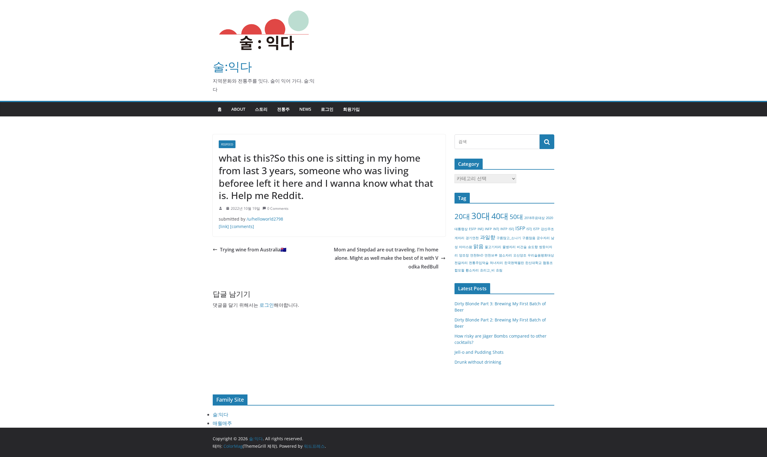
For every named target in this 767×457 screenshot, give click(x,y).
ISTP (536, 229)
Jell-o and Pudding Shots (479, 352)
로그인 (327, 109)
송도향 (533, 247)
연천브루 (491, 255)
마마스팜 (465, 247)
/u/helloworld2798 (265, 219)
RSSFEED (227, 144)
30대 (480, 216)
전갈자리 (461, 263)
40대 (499, 215)
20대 (462, 216)
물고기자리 (493, 247)
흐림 (499, 270)
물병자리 (509, 247)
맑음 (478, 246)
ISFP (520, 228)
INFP (488, 229)
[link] (224, 226)
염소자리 (505, 255)
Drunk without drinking (478, 362)
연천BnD (476, 255)
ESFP (472, 229)
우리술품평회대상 (541, 255)
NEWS (305, 109)
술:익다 (232, 66)
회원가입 (351, 109)
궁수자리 (543, 238)
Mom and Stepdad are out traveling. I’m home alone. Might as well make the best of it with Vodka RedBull (386, 258)
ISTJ (529, 229)
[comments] (242, 226)
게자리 (459, 238)
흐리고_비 (487, 270)
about (238, 109)
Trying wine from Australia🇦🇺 (253, 249)
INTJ (496, 229)
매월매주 (222, 423)
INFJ (481, 229)
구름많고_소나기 (508, 238)
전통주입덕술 (479, 263)
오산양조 (519, 255)
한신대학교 (533, 263)
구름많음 (528, 238)
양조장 (464, 255)
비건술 (522, 247)
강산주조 (547, 229)
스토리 (261, 109)
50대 (516, 216)
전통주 (283, 109)
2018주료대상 (534, 218)
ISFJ (511, 229)
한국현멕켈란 (514, 263)
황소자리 (472, 270)
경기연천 (472, 238)
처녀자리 (496, 263)
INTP (504, 229)
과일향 (487, 237)
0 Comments (278, 208)
